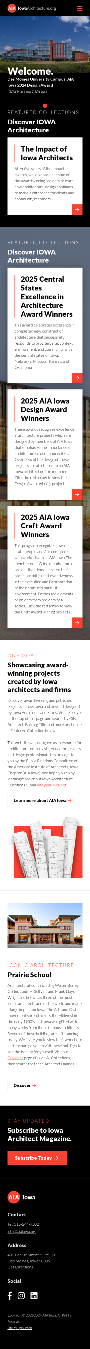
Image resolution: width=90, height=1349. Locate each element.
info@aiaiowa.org (51, 784)
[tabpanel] (45, 56)
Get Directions (20, 1266)
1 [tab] (45, 105)
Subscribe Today (34, 1158)
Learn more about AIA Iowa (40, 800)
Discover (15, 1057)
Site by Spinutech (20, 1328)
